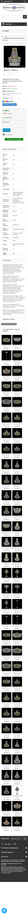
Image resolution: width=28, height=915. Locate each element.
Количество (6, 122)
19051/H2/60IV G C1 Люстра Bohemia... (6, 782)
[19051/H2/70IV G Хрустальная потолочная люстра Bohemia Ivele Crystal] (6, 511)
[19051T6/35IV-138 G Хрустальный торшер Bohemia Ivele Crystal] (17, 619)
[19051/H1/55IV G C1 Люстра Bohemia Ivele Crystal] (17, 697)
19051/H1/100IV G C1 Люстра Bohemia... (17, 689)
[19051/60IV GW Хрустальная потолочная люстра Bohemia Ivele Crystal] (6, 386)
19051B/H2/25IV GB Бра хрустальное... (6, 564)
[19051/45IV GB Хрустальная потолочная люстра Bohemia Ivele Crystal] (6, 340)
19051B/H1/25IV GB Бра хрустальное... (17, 533)
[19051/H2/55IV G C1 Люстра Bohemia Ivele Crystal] (17, 759)
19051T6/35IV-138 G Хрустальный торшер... (17, 627)
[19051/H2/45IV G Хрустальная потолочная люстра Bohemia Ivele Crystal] (6, 480)
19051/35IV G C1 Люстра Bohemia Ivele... (17, 813)
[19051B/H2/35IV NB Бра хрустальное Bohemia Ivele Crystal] (17, 542)
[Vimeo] (12, 844)
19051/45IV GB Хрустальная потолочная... (6, 347)
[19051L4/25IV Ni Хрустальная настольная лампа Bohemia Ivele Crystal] (6, 588)
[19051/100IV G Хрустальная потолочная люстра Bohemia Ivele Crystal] (17, 355)
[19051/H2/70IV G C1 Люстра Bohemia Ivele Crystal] (17, 775)
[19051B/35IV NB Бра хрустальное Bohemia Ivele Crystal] (17, 340)
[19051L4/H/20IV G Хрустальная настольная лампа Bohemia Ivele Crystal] (6, 573)
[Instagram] (15, 844)
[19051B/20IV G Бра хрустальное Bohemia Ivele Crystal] (17, 511)
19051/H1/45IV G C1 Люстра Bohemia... (6, 704)
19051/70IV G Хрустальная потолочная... (17, 393)
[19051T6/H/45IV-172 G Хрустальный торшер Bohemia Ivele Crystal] (6, 355)
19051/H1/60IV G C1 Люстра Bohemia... (6, 720)
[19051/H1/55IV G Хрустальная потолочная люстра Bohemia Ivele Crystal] (17, 417)
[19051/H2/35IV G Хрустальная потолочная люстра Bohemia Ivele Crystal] (17, 464)
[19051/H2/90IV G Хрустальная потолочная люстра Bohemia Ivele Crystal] (6, 495)
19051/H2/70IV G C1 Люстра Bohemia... (17, 782)
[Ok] (25, 838)
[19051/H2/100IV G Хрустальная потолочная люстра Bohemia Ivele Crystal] (6, 464)
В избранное (9, 134)
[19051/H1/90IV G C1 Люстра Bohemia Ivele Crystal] (17, 728)
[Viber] (8, 101)
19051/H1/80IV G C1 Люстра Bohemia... (6, 735)
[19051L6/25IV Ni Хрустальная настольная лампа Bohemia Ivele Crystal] (17, 588)
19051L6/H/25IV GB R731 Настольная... (17, 797)
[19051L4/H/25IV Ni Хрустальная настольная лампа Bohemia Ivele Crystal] (6, 604)
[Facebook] (2, 844)
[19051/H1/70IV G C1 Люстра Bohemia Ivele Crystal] (17, 713)
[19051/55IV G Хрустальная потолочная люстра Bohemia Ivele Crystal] (17, 371)
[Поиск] (25, 17)
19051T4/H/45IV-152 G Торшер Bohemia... (6, 813)
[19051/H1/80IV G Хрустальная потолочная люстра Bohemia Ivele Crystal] (6, 449)
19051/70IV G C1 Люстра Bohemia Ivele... (6, 673)
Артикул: (4, 86)
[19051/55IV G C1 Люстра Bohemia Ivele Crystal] (6, 651)
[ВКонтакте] (3, 101)
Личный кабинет (7, 852)
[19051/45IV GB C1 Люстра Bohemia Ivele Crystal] (17, 635)
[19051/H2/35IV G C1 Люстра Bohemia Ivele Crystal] (17, 744)
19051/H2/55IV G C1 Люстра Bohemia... (17, 766)
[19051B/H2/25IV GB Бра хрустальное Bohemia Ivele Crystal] (6, 557)
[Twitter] (6, 844)
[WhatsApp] (12, 101)
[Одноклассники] (5, 101)
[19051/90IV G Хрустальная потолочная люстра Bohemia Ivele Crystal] (17, 402)
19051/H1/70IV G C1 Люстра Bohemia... (17, 720)
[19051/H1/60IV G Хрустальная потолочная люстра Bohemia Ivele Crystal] (6, 433)
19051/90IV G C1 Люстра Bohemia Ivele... (6, 689)
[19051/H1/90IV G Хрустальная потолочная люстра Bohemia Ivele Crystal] (17, 449)
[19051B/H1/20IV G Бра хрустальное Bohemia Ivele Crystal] (7, 72)
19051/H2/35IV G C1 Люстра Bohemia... (17, 751)
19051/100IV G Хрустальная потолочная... (17, 362)
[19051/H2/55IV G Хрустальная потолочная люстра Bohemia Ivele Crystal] (17, 495)
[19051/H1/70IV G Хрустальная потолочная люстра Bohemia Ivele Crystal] (17, 433)
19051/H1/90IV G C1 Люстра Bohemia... (17, 735)
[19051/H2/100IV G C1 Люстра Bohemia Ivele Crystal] (6, 744)
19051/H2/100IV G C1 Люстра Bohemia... (6, 751)
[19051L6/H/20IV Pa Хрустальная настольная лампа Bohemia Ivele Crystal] (17, 573)
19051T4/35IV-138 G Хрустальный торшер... (17, 611)
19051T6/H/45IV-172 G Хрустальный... (6, 362)
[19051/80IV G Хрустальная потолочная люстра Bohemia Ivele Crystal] (6, 402)
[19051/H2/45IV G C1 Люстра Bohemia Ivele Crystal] (6, 759)
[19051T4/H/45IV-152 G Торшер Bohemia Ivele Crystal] (6, 806)
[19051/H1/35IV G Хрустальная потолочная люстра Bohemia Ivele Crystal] (6, 821)
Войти (24, 1)
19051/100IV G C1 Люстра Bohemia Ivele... (6, 642)
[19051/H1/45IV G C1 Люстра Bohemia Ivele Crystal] (6, 697)
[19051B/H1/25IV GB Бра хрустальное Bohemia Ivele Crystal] (17, 526)
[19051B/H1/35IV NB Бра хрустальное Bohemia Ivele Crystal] (6, 542)
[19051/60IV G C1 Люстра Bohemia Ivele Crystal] (17, 651)
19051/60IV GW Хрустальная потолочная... (6, 393)
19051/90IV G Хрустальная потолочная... (17, 409)
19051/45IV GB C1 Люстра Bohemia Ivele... (17, 642)
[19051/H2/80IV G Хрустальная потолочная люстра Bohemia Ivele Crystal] (17, 480)
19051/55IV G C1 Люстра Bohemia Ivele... (6, 658)
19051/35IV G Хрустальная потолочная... (6, 378)
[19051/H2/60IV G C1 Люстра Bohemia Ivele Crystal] (6, 775)
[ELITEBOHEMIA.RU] (14, 7)
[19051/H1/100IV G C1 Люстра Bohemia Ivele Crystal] (17, 682)
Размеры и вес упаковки (9, 104)
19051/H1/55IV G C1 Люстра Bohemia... (17, 704)
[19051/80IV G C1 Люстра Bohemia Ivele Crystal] (17, 666)
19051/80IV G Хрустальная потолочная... (6, 409)
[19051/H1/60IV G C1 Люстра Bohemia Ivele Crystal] (6, 713)
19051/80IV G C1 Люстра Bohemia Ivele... (17, 673)
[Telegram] (10, 101)
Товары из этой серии (14, 139)
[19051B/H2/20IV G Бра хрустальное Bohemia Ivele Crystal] (17, 557)
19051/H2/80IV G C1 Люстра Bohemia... (6, 797)
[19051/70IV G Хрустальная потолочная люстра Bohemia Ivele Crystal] (17, 386)
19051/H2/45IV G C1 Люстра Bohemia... (6, 766)
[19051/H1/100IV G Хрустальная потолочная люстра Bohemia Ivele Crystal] (6, 417)
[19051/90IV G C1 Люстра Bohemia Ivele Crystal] (6, 682)
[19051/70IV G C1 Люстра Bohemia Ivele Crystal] (6, 666)
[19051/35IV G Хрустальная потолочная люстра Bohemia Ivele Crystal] (6, 371)
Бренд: (4, 88)
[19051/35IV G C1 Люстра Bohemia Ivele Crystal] (17, 806)
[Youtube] (9, 844)
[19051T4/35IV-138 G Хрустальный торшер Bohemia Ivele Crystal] (17, 604)
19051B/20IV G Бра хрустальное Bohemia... (17, 518)
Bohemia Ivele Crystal (11, 88)
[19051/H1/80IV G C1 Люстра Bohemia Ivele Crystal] (6, 728)
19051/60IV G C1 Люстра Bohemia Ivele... (17, 658)
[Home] (2, 36)
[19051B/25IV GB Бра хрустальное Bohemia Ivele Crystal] (6, 526)
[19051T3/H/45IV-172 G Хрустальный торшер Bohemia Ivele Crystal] (6, 619)
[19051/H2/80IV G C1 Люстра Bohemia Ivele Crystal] (6, 790)
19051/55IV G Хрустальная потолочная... (17, 378)
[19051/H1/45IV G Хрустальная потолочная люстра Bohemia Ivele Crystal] (17, 821)
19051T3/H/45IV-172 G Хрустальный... (6, 627)
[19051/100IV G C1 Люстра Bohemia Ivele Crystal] (6, 635)
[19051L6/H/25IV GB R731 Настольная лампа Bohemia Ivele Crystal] (17, 790)
